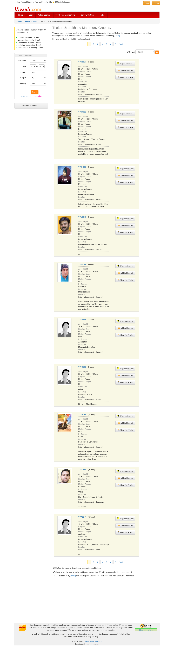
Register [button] (156, 3)
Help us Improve (146, 630)
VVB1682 (82, 167)
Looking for (22, 60)
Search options (31, 21)
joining (117, 35)
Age (24, 66)
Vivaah (19, 21)
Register (21, 15)
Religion (23, 78)
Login (31, 15)
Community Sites (88, 15)
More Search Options (29, 96)
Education (82, 86)
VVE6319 (82, 217)
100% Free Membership (65, 15)
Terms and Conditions (93, 641)
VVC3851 (82, 61)
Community (22, 83)
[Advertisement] (31, 159)
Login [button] (147, 3)
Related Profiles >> (31, 105)
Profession (82, 81)
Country (23, 72)
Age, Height (83, 66)
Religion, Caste (84, 71)
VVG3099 (82, 264)
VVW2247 (82, 517)
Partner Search (43, 15)
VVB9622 (82, 111)
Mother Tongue (84, 76)
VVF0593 (82, 367)
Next (121, 44)
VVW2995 (82, 469)
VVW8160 (82, 414)
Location (81, 91)
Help (102, 15)
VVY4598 (82, 319)
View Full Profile (126, 77)
